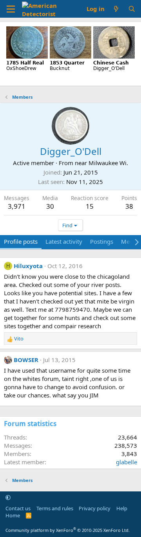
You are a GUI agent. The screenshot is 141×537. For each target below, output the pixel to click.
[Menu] (11, 9)
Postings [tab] (101, 241)
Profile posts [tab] (21, 241)
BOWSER (26, 360)
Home (12, 515)
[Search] (131, 9)
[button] (8, 497)
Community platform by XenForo (67, 530)
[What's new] (116, 9)
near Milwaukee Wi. (101, 163)
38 (129, 206)
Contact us (18, 508)
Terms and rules (54, 508)
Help (121, 508)
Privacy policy (94, 508)
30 (50, 206)
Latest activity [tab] (63, 241)
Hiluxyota (28, 266)
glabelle (126, 462)
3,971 (16, 206)
